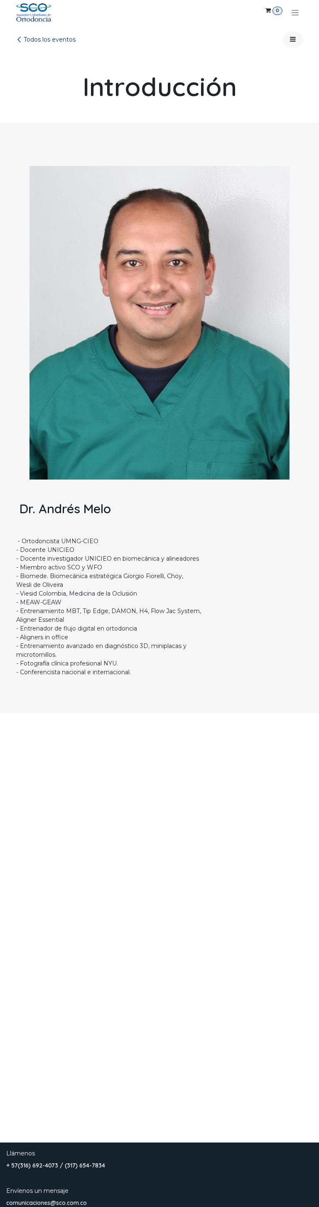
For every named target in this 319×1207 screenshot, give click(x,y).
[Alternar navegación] (295, 12)
